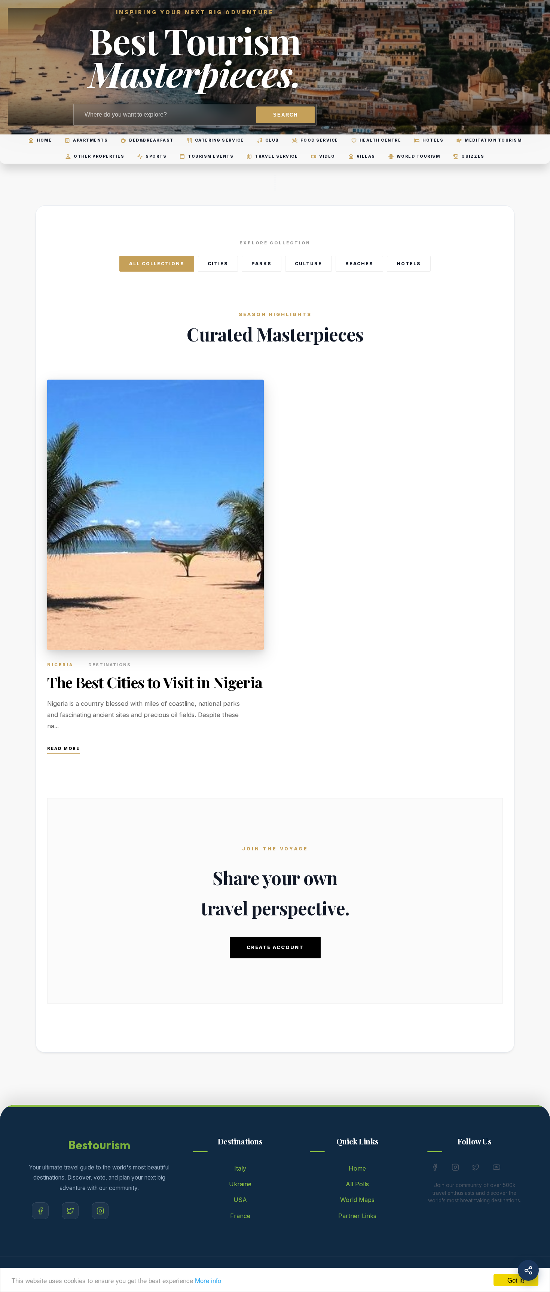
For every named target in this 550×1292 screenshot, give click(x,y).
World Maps (357, 1199)
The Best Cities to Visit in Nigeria (154, 682)
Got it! (516, 1280)
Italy (240, 1168)
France (240, 1216)
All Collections (156, 263)
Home (357, 1168)
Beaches (359, 263)
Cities (218, 263)
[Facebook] (40, 1210)
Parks (261, 263)
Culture (308, 263)
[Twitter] (70, 1210)
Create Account (275, 947)
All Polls (357, 1184)
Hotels (409, 263)
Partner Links (357, 1216)
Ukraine (240, 1184)
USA (240, 1199)
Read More (63, 748)
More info (208, 1280)
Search (285, 115)
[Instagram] (100, 1210)
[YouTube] (496, 1168)
